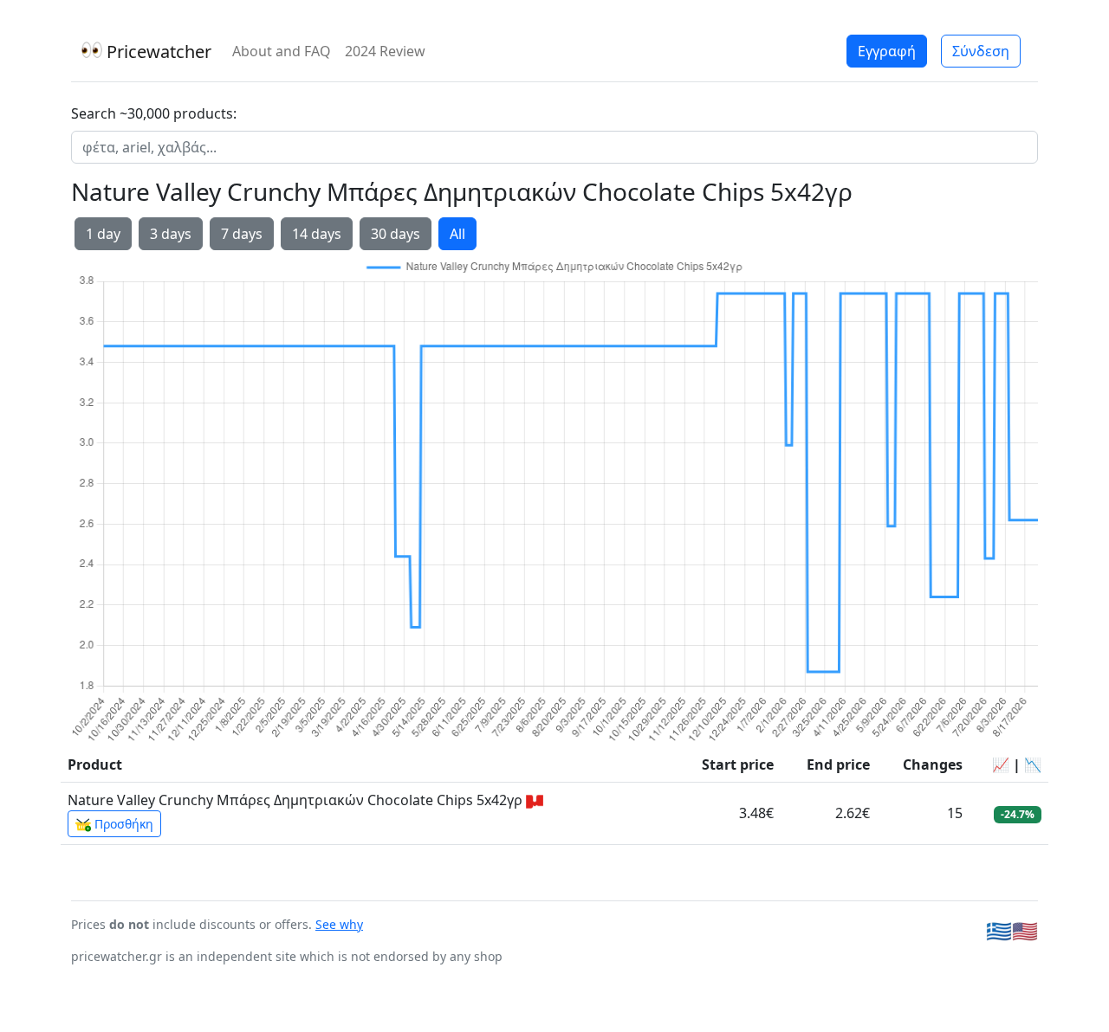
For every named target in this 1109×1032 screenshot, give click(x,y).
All (457, 233)
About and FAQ (281, 51)
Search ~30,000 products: (154, 113)
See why (339, 924)
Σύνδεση (980, 51)
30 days (395, 233)
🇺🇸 (1025, 930)
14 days (316, 233)
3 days (170, 233)
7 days (242, 233)
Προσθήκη (122, 824)
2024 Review (385, 51)
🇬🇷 (999, 930)
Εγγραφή (887, 51)
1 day (103, 233)
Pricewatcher (156, 51)
